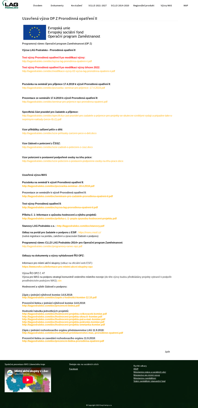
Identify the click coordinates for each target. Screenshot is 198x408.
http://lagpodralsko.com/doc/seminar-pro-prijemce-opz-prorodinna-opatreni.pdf (64, 101)
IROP (135, 369)
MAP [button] (186, 5)
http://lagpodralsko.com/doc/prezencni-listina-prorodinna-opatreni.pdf (63, 341)
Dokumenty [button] (57, 5)
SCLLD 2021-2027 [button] (97, 5)
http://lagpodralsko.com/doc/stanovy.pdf (80, 226)
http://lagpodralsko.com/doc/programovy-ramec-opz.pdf (52, 246)
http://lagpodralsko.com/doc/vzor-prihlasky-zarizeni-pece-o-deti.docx (59, 133)
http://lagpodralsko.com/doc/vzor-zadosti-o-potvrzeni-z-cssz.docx (57, 147)
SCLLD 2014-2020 (120, 5)
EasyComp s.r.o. (106, 405)
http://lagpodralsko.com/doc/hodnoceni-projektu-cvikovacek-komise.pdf (64, 314)
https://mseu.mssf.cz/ (89, 232)
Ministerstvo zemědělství (144, 378)
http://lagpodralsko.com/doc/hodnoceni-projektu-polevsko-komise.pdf (63, 322)
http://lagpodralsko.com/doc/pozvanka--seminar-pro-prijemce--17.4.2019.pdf (63, 88)
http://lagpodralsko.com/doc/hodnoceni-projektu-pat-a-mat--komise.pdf (63, 319)
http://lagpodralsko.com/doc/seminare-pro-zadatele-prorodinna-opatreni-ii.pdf (67, 196)
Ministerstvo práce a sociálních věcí (149, 372)
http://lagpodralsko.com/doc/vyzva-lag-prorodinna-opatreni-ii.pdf (57, 61)
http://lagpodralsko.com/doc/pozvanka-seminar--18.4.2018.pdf (58, 186)
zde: (59, 280)
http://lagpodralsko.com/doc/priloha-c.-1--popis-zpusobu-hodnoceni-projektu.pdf (69, 218)
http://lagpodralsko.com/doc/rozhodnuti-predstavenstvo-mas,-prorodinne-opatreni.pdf (72, 333)
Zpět (167, 351)
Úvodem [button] (37, 5)
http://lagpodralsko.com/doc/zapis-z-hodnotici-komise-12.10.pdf (59, 297)
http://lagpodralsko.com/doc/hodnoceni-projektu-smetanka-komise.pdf (63, 324)
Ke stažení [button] (76, 5)
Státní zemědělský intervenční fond (149, 381)
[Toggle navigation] (25, 5)
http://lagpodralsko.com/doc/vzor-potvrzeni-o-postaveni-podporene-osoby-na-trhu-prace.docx (72, 161)
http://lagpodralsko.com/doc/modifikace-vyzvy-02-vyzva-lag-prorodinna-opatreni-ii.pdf (68, 71)
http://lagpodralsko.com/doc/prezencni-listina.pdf (51, 305)
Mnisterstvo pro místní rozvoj (146, 375)
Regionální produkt (143, 5)
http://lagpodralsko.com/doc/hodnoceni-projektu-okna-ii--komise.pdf (62, 316)
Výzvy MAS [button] (166, 5)
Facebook (73, 369)
